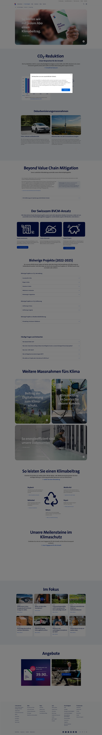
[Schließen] (71, 75)
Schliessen (66, 89)
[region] (51, 83)
